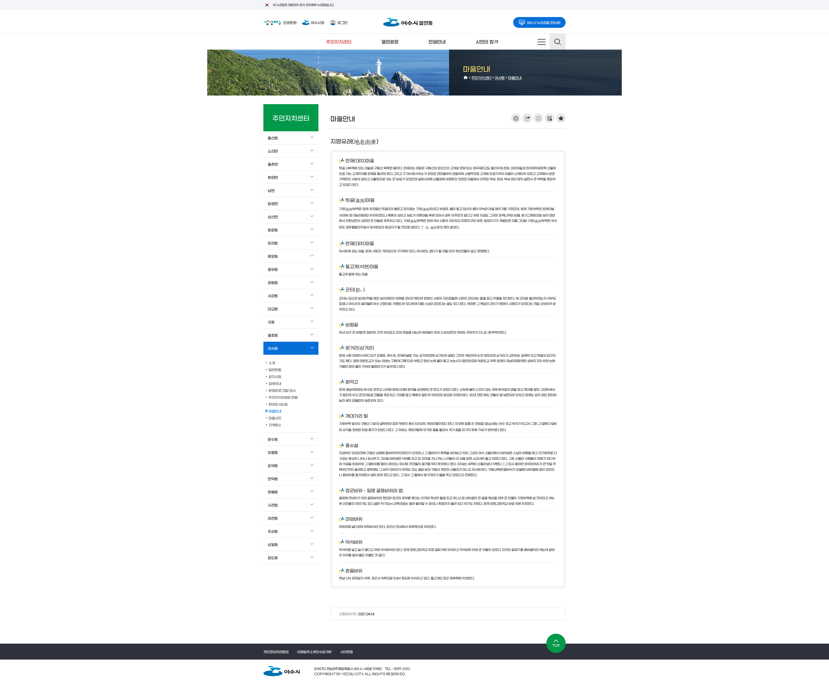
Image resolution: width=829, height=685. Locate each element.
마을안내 (514, 77)
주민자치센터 (338, 41)
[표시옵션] (516, 118)
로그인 (342, 22)
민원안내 (437, 41)
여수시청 (317, 22)
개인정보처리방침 (275, 651)
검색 (558, 42)
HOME (466, 77)
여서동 (500, 77)
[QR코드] (549, 118)
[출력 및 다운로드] (538, 118)
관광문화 (279, 22)
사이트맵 (542, 42)
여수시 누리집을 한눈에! (543, 22)
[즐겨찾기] (561, 118)
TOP (556, 643)
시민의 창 (477, 44)
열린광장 (389, 41)
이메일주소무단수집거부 (314, 651)
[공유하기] (527, 118)
